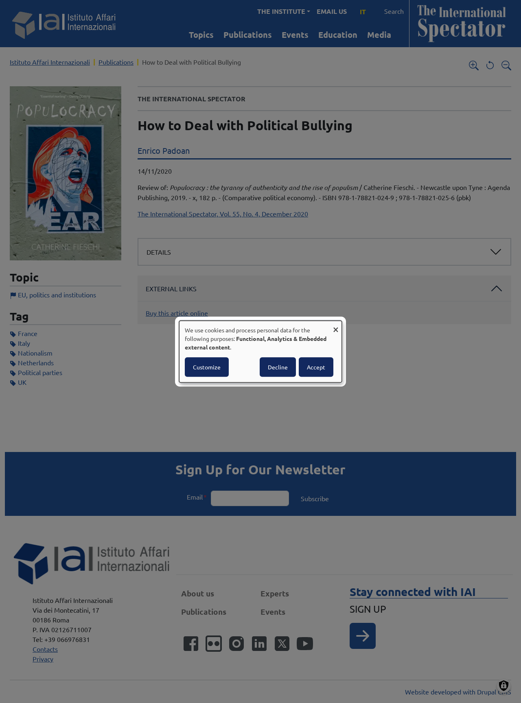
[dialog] (260, 351)
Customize (207, 367)
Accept (316, 367)
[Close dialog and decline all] (336, 326)
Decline (278, 367)
